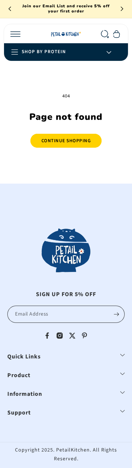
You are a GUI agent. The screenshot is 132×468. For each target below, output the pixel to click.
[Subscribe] (116, 314)
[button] (15, 34)
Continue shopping (66, 140)
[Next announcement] (122, 8)
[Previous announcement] (10, 8)
